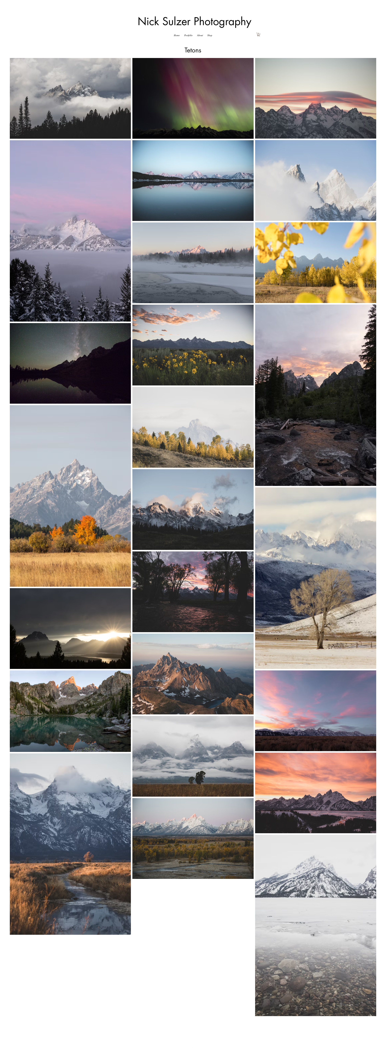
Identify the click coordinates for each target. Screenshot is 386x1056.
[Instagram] (193, 1048)
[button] (188, 35)
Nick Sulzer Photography (194, 21)
